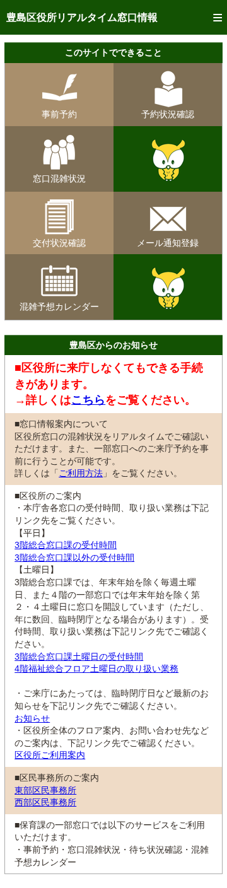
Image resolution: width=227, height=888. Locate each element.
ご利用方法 (81, 473)
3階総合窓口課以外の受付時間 (74, 557)
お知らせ (32, 718)
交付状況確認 (59, 243)
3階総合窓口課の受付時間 (66, 545)
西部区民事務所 (45, 802)
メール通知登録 (168, 243)
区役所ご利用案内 (50, 755)
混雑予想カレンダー (59, 306)
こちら (88, 400)
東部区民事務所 (45, 790)
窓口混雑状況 (59, 178)
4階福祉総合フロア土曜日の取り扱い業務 (96, 668)
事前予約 (59, 114)
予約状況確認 (167, 114)
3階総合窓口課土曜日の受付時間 (79, 656)
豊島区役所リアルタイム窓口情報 (82, 17)
